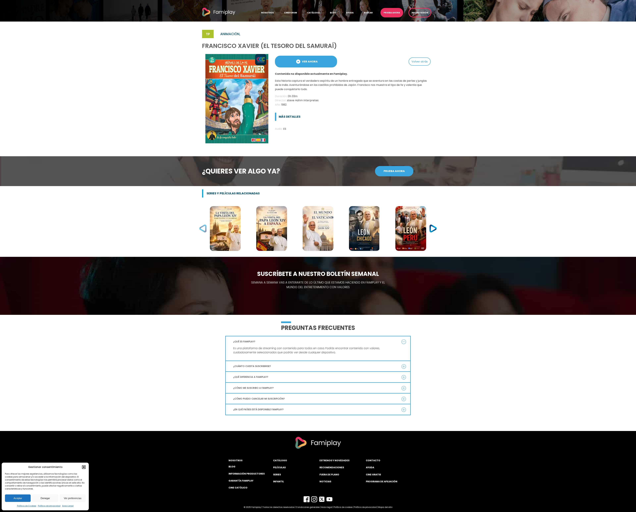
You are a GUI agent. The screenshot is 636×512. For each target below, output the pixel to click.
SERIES (277, 474)
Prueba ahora (392, 12)
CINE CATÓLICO (238, 487)
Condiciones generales (308, 507)
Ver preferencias (72, 498)
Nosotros (267, 12)
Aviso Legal (68, 505)
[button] (83, 467)
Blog (333, 12)
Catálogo (313, 12)
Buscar (368, 12)
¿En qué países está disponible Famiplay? (258, 409)
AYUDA (370, 467)
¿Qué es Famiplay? (244, 341)
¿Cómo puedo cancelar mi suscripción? (259, 398)
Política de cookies (343, 507)
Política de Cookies (26, 505)
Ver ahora (310, 61)
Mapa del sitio (385, 507)
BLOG (232, 466)
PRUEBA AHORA (394, 171)
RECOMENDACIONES (331, 467)
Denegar (45, 498)
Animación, (230, 34)
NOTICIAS (325, 481)
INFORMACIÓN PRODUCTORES (247, 473)
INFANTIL (278, 481)
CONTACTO (373, 460)
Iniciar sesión (420, 12)
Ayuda (350, 12)
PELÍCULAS (279, 467)
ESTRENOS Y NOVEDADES (334, 460)
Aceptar (18, 498)
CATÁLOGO (280, 460)
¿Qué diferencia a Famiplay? (250, 377)
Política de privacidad (49, 505)
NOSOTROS (235, 460)
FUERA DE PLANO (329, 474)
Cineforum (290, 12)
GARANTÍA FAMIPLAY (241, 480)
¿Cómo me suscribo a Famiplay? (253, 388)
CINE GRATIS (373, 474)
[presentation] (203, 228)
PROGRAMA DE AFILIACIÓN (381, 481)
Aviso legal (326, 507)
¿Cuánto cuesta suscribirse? (252, 366)
